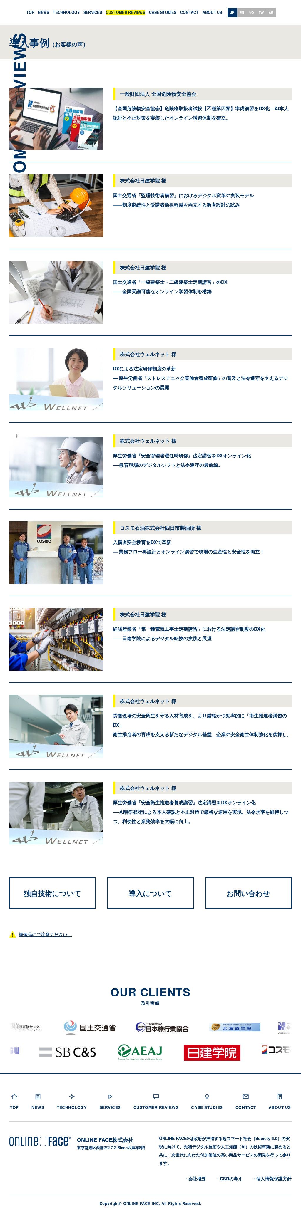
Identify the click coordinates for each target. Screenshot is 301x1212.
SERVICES (92, 12)
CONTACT (189, 12)
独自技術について (52, 893)
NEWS (43, 12)
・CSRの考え (229, 1178)
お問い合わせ (248, 893)
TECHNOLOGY (66, 12)
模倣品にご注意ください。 (45, 934)
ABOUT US (212, 12)
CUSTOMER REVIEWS (125, 12)
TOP (30, 12)
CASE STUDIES (162, 12)
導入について (150, 893)
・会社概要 (195, 1178)
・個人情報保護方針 (272, 1178)
